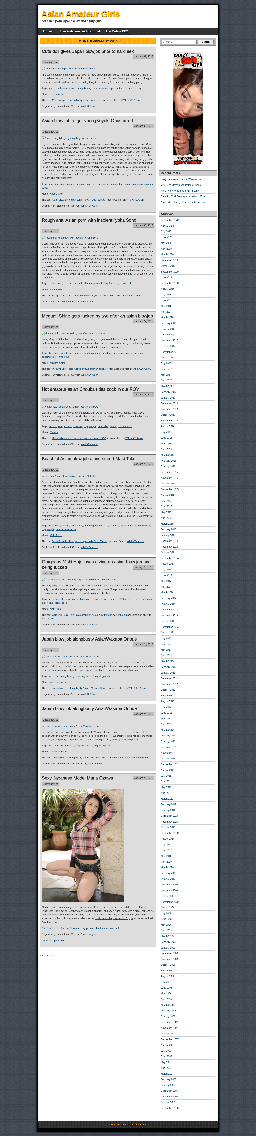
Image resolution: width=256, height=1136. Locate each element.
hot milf (78, 283)
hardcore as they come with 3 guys (114, 918)
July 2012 (166, 707)
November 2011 (169, 753)
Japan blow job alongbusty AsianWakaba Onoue (89, 638)
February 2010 (168, 873)
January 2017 (168, 397)
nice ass (70, 88)
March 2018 (167, 317)
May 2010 (166, 856)
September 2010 (170, 833)
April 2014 (166, 586)
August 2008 (167, 976)
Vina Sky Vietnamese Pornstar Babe (181, 185)
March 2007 (167, 1073)
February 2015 (168, 529)
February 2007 (168, 1079)
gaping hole (126, 283)
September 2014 (170, 558)
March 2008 (167, 1005)
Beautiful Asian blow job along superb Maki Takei (79, 541)
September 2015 (170, 489)
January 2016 (168, 466)
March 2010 (167, 867)
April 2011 (166, 793)
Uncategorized (50, 62)
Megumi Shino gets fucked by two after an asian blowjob (97, 315)
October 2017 (168, 346)
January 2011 (168, 810)
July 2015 (166, 500)
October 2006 (168, 1102)
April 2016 (166, 449)
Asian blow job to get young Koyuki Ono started (79, 199)
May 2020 (166, 243)
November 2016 (169, 409)
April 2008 (166, 999)
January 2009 (168, 947)
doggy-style (130, 353)
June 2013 (166, 644)
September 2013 (170, 626)
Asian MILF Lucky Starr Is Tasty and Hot (183, 202)
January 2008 (168, 1016)
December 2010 (169, 815)
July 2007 (166, 1050)
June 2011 (166, 781)
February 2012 (168, 735)
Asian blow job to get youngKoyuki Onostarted (87, 120)
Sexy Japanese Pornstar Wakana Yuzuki (183, 179)
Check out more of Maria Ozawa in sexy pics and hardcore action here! (80, 928)
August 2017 (167, 357)
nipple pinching (57, 88)
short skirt (66, 353)
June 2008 (166, 987)
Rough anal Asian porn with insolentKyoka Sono (89, 220)
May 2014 (166, 581)
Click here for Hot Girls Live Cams (128, 1124)
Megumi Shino (57, 362)
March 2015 (167, 523)
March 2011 (167, 798)
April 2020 (166, 248)
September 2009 (170, 901)
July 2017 (166, 363)
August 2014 (167, 563)
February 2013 (168, 666)
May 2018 (166, 306)
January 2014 (168, 604)
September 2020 (170, 220)
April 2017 (166, 380)
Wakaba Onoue (58, 682)
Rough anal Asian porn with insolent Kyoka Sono (79, 295)
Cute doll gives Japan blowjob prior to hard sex (88, 51)
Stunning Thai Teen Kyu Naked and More (183, 196)
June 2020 (166, 237)
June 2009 (166, 919)
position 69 (116, 599)
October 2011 (168, 758)
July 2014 (166, 569)
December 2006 (169, 1090)
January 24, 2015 (143, 644)
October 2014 (168, 552)
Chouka (54, 432)
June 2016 (166, 437)
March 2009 (167, 936)
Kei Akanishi (56, 94)
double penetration (66, 529)
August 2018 (167, 288)
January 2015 (168, 535)
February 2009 (168, 941)
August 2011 (167, 770)
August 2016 (167, 426)
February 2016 (168, 460)
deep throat (127, 525)
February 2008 (168, 1010)
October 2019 (168, 265)
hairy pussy (77, 525)
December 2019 (169, 260)
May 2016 (166, 443)
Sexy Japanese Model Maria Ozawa (77, 777)
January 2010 (168, 879)
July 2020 (166, 231)
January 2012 (168, 741)
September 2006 (170, 1108)
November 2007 (169, 1027)
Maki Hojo (55, 608)
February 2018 (168, 323)
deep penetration (114, 88)
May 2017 (166, 374)
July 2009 (166, 913)
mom (51, 599)
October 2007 (168, 1033)
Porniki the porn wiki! (53, 940)
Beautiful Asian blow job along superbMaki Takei (89, 458)
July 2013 (166, 638)
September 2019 (170, 271)
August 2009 (167, 907)
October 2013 (168, 621)
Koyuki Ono (56, 193)
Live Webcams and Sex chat (80, 31)
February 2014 (168, 598)
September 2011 (169, 764)
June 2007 (166, 1056)
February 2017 (168, 391)
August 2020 (167, 225)
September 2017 (170, 351)
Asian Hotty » (88, 934)
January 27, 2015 (143, 321)
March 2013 (167, 661)
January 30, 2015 (143, 126)
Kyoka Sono (56, 289)
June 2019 (166, 277)
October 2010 (168, 827)
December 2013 (169, 609)
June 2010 (166, 850)
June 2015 (166, 506)
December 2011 (169, 747)
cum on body (125, 426)
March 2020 (167, 254)
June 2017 (166, 369)
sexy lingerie (55, 283)
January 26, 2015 (143, 463)
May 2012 (166, 718)
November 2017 (169, 340)
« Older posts (47, 955)
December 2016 (169, 403)
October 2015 (168, 483)
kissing (90, 184)
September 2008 (170, 970)
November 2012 (169, 684)
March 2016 (167, 455)
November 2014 (169, 546)
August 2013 (167, 632)
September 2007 (170, 1039)
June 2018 (166, 300)
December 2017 (169, 334)
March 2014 (167, 592)
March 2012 (167, 730)
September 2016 (170, 420)
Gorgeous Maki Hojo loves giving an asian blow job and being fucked (89, 614)
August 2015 (167, 495)
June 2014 (166, 575)
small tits (107, 353)
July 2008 (166, 982)
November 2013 (169, 615)
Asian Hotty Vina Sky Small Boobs (180, 190)
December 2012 (169, 678)
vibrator (88, 283)
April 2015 (166, 518)
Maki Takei (56, 535)
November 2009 (169, 890)
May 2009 (166, 924)
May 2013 (166, 649)
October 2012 (168, 689)
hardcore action (114, 184)
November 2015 (169, 478)
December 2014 (169, 540)
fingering (100, 184)
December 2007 (169, 1022)
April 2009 (166, 930)
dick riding (98, 88)
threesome (54, 353)
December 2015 (169, 472)
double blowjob (82, 353)
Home (47, 31)
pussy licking (84, 88)
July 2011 (166, 775)
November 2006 (169, 1096)
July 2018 (166, 294)
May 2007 (166, 1062)
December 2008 (169, 953)
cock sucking (67, 184)
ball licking (92, 676)
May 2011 (166, 787)
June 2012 (166, 712)
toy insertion (112, 525)
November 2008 (169, 959)
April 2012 (166, 724)
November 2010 (169, 821)
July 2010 (166, 844)
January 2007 (168, 1085)
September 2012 (170, 695)
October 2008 (168, 964)
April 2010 (166, 861)
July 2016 (166, 432)
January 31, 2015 (143, 56)
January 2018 (168, 329)
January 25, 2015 (143, 567)
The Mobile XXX (117, 31)
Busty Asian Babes (138, 757)
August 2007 (167, 1045)
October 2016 (168, 414)
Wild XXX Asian (131, 100)
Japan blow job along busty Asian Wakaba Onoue (80, 688)
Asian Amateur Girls (80, 13)
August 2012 (167, 701)
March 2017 (167, 386)
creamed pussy (133, 88)
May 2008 (166, 993)
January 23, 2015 (143, 777)
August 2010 (167, 838)
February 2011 (168, 804)
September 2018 (170, 283)
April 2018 (166, 311)
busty (113, 426)
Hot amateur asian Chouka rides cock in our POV (90, 389)
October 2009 (168, 896)
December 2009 (169, 884)
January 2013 (168, 672)
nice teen (53, 184)
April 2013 (166, 655)
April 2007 (166, 1068)
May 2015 (166, 512)
